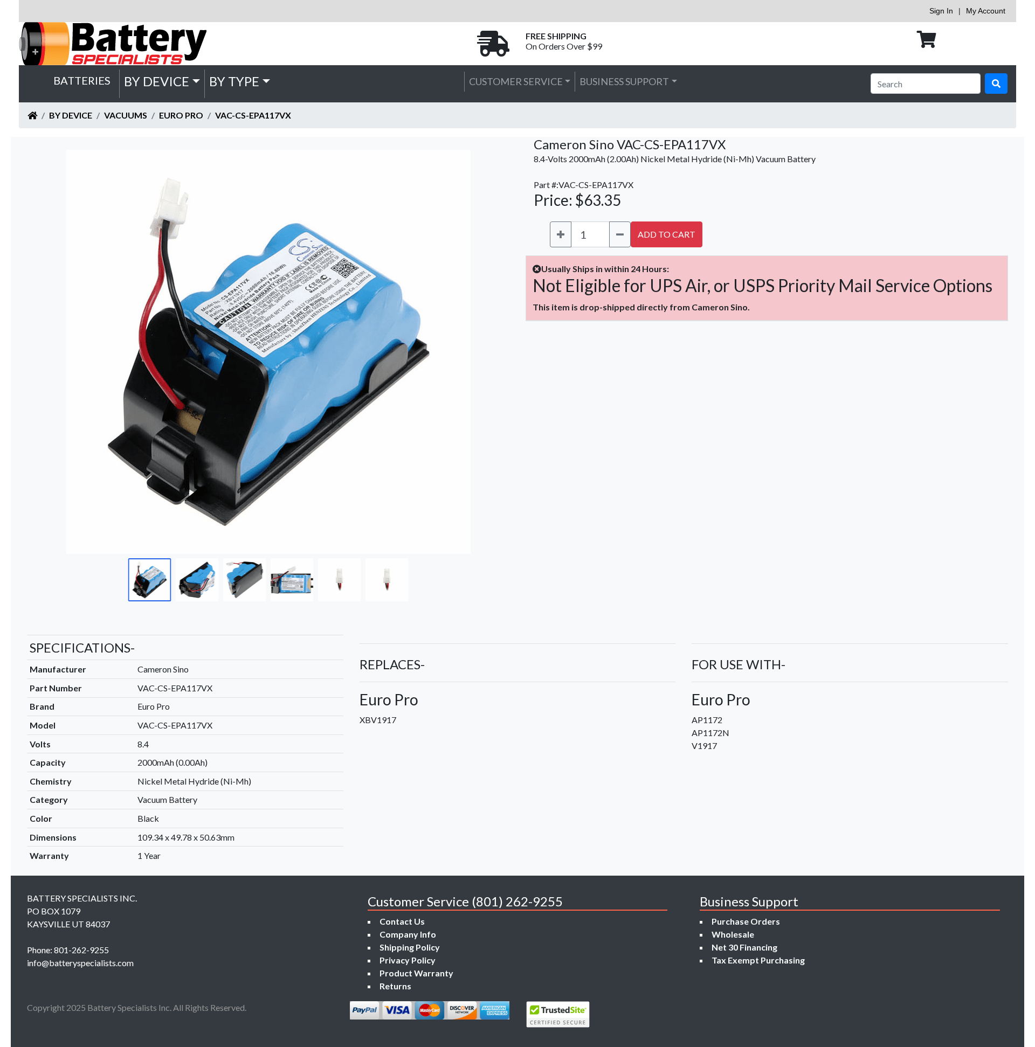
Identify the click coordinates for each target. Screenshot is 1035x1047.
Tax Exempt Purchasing (758, 960)
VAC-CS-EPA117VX (253, 115)
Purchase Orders (746, 921)
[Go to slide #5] (339, 579)
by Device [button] (156, 81)
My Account (985, 10)
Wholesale (733, 934)
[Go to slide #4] (292, 579)
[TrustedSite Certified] (558, 1014)
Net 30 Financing (744, 947)
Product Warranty (416, 973)
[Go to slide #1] (149, 579)
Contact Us (402, 921)
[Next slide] (480, 352)
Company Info (408, 934)
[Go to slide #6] (387, 579)
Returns (395, 986)
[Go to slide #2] (197, 579)
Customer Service (516, 81)
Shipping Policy (410, 947)
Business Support (624, 81)
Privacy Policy (408, 960)
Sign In (941, 10)
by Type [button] (234, 81)
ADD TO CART (666, 234)
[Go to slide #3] (244, 579)
